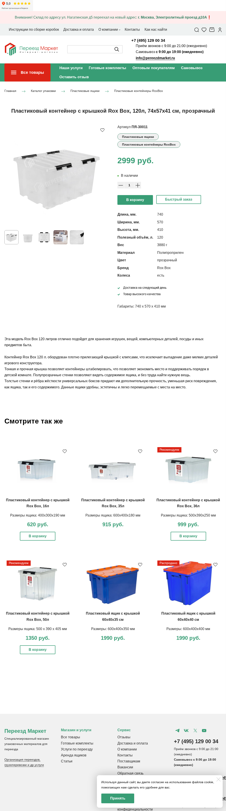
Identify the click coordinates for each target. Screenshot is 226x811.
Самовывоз (191, 68)
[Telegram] (177, 730)
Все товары (70, 737)
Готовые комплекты (107, 68)
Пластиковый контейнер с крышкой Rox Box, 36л (188, 503)
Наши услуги (71, 68)
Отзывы (123, 737)
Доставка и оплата (132, 743)
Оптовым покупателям (153, 68)
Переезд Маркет (25, 731)
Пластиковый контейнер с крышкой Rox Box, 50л (38, 616)
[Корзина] (212, 29)
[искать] (117, 49)
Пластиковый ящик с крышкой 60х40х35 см (113, 616)
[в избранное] (102, 130)
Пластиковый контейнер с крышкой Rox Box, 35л (113, 503)
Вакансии (125, 767)
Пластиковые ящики (85, 91)
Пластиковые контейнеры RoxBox (138, 91)
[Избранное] (204, 29)
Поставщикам (128, 761)
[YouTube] (204, 730)
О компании (127, 749)
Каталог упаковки (43, 91)
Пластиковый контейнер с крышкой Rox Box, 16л (38, 503)
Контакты (125, 755)
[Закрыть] (218, 779)
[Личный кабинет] (220, 29)
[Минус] (120, 185)
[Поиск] (196, 29)
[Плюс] (137, 185)
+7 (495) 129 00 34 (148, 40)
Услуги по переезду (77, 749)
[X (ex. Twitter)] (195, 730)
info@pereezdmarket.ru (155, 58)
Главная (10, 91)
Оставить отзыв (74, 77)
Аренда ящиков (74, 755)
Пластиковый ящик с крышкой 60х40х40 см (188, 616)
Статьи (66, 761)
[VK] (186, 730)
